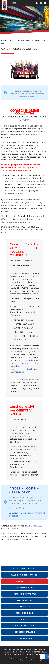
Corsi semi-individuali (24, 594)
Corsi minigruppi (24, 588)
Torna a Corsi (24, 638)
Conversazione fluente (24, 626)
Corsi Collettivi (24, 581)
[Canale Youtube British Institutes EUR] (45, 3)
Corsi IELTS (24, 607)
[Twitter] (41, 3)
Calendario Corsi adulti (24, 568)
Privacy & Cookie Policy (36, 654)
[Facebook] (37, 3)
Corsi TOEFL (25, 619)
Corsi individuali (24, 600)
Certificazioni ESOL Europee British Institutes (24, 363)
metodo (5, 202)
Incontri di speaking (24, 632)
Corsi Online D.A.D (24, 613)
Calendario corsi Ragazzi (24, 575)
